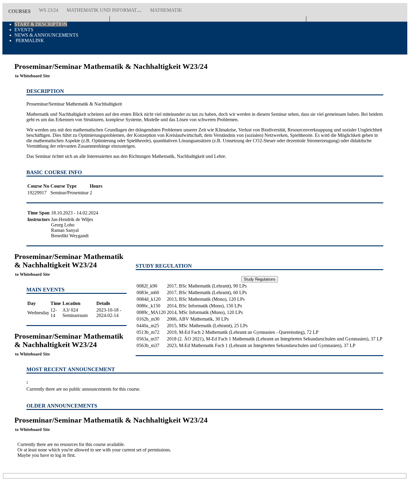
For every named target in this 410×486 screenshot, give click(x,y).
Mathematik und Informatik (104, 10)
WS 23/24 (48, 10)
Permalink (29, 40)
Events (23, 29)
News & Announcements (46, 35)
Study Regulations (260, 279)
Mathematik (166, 10)
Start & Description (40, 24)
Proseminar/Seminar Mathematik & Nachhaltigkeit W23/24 (68, 264)
